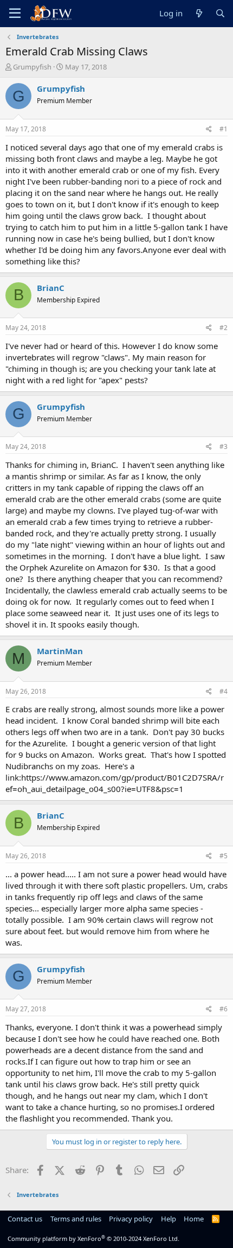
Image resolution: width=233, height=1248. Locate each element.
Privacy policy (131, 1219)
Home (194, 1219)
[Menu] (15, 13)
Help (168, 1219)
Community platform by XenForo (93, 1238)
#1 (223, 129)
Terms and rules (75, 1219)
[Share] (209, 129)
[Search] (220, 13)
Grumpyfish (32, 67)
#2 (223, 327)
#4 (223, 691)
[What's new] (198, 13)
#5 (223, 855)
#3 (223, 446)
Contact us (25, 1219)
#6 (223, 1008)
